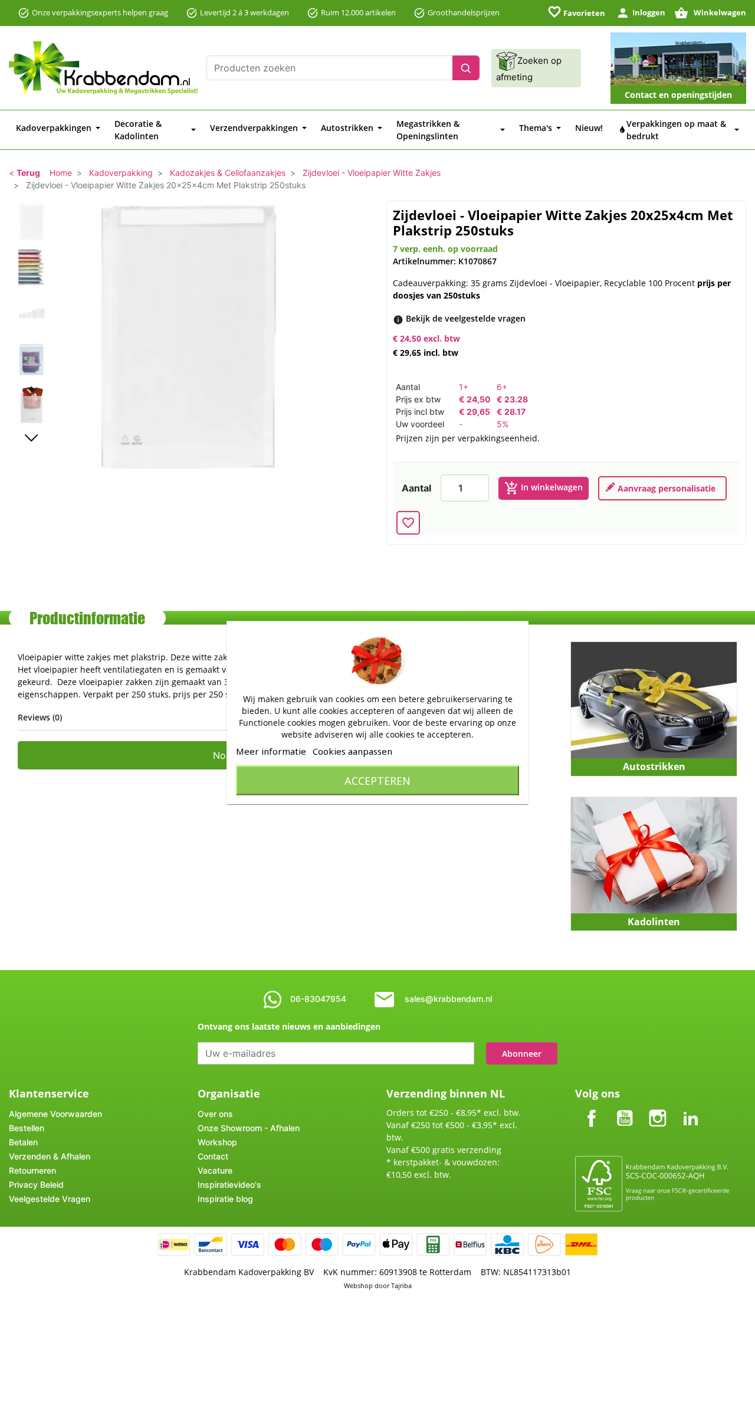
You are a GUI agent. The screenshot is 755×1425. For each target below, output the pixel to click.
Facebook (591, 1108)
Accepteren (377, 780)
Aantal (416, 488)
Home (61, 173)
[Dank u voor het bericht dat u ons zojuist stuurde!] (662, 488)
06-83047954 (318, 999)
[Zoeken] (466, 67)
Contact (213, 1156)
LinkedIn (691, 1108)
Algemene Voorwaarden (55, 1114)
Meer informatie (271, 750)
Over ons (215, 1114)
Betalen (23, 1142)
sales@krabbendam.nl (448, 999)
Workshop (217, 1142)
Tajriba (401, 1285)
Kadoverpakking (121, 173)
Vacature (215, 1170)
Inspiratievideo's (229, 1185)
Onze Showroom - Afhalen (249, 1128)
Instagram (657, 1108)
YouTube (624, 1108)
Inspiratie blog (225, 1199)
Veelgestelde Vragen (49, 1199)
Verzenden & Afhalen (49, 1156)
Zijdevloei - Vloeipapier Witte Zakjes (372, 173)
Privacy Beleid (36, 1185)
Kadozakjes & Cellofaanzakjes (227, 173)
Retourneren (32, 1170)
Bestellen (26, 1128)
